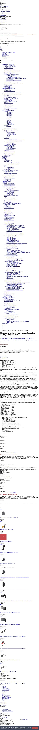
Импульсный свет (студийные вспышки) (9, 71)
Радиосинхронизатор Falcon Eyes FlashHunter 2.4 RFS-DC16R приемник (12, 648)
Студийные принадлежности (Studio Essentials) (12, 280)
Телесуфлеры (4, 182)
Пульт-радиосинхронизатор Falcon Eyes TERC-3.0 (9, 517)
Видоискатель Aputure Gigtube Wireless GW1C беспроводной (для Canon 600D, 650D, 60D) (16, 600)
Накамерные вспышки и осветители (8, 88)
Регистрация (4, 13)
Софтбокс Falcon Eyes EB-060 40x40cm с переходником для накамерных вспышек (14, 577)
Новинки (4, 53)
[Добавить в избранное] (0, 509)
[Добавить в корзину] (1, 520)
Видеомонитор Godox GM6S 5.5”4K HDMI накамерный (10, 612)
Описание (12, 367)
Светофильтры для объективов (9, 191)
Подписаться (3, 680)
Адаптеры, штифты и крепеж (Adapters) (11, 255)
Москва (3, 29)
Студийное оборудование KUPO (8, 223)
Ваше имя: (2, 446)
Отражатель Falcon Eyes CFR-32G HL (6, 529)
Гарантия (4, 694)
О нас (3, 700)
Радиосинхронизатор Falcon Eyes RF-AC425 (8, 671)
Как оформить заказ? (4, 357)
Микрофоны (4, 157)
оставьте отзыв (4, 717)
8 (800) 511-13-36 (3, 19)
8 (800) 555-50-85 (3, 17)
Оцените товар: (3, 436)
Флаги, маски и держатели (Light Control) (11, 248)
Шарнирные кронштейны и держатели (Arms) (12, 272)
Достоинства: (2, 437)
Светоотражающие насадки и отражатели (11, 309)
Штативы (6, 111)
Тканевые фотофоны (8, 166)
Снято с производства (6, 695)
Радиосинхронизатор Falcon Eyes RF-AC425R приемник (10, 659)
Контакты (4, 58)
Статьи (3, 693)
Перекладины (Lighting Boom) (9, 261)
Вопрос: (2, 483)
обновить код (13, 452)
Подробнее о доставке (4, 6)
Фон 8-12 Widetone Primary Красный (6, 541)
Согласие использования (6, 697)
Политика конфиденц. (6, 696)
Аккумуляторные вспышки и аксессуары (11, 74)
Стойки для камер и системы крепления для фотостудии (12, 93)
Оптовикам (4, 56)
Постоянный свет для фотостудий (8, 64)
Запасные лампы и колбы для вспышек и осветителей (11, 203)
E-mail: (1, 448)
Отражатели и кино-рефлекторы (10, 145)
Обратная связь (5, 709)
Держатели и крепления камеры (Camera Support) (13, 286)
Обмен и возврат (5, 688)
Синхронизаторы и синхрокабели (8, 83)
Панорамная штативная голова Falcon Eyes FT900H (9, 552)
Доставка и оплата (5, 55)
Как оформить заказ (5, 690)
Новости (3, 692)
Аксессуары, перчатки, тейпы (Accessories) (11, 267)
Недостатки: (2, 440)
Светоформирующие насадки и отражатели (10, 129)
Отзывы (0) (2, 342)
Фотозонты (6, 141)
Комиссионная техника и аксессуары (8, 297)
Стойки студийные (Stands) (9, 224)
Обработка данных (5, 698)
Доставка (4, 687)
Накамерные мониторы (6, 181)
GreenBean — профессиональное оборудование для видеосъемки (11, 681)
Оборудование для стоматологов (8, 183)
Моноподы (6, 125)
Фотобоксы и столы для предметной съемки (10, 170)
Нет (8, 466)
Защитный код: (3, 451)
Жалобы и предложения (6, 710)
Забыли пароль (25, 719)
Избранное (3, 11)
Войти (3, 12)
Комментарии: (2, 443)
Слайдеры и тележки (6, 156)
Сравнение (8, 11)
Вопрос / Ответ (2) (33, 367)
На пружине (6, 161)
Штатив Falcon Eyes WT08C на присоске (7, 563)
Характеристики (17, 367)
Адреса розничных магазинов (7, 711)
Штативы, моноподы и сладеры (9, 318)
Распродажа (4, 54)
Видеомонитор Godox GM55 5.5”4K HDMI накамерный (10, 624)
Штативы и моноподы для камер (8, 110)
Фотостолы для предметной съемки (10, 173)
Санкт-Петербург (5, 28)
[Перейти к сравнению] (1, 509)
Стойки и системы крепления (9, 312)
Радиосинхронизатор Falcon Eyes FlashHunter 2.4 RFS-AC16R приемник (12, 636)
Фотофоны (4, 158)
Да (6, 466)
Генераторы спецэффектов (7, 175)
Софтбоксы (6, 131)
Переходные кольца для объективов (10, 187)
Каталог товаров (5, 52)
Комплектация (22, 367)
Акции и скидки (5, 323)
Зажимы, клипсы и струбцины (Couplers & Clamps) (13, 235)
